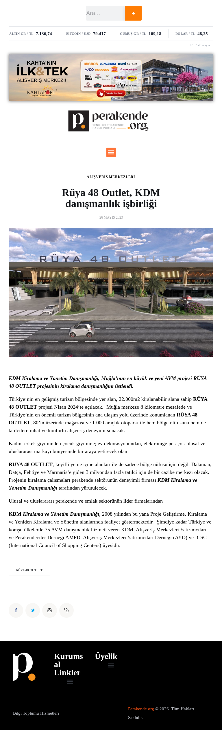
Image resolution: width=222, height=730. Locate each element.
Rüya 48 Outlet (29, 570)
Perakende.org (141, 709)
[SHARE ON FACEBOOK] (16, 610)
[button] (111, 152)
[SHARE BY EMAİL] (49, 610)
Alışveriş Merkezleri (111, 177)
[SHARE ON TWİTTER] (32, 610)
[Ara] (133, 13)
